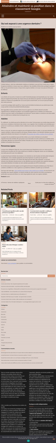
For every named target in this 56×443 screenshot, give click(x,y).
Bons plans (3, 317)
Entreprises (3, 322)
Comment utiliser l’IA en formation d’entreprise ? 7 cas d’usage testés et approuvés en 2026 (21, 301)
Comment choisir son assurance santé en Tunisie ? (20, 355)
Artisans (3, 309)
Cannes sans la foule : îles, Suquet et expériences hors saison (14, 283)
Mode (2, 329)
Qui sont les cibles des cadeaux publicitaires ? (35, 1)
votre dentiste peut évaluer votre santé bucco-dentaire (29, 170)
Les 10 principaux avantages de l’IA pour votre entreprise (25, 357)
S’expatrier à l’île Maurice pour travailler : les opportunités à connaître (16, 296)
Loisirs (2, 327)
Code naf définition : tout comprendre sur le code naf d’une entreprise (16, 291)
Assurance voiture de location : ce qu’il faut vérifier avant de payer (15, 286)
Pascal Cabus (5, 214)
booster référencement (35, 434)
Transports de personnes (6, 342)
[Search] (54, 16)
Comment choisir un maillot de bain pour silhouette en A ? (14, 294)
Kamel (19, 26)
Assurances (3, 311)
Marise (3, 248)
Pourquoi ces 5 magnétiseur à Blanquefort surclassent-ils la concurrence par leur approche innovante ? (24, 289)
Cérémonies (4, 319)
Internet (3, 324)
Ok (28, 440)
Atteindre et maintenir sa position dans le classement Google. (28, 7)
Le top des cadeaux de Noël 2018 (16, 1)
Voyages (3, 345)
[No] (54, 439)
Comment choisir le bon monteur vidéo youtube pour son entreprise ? (16, 299)
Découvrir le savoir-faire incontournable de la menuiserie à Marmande (28, 352)
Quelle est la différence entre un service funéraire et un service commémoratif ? (25, 362)
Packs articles (4, 360)
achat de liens (34, 422)
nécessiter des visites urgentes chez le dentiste (40, 134)
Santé (8, 176)
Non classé (3, 332)
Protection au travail (5, 337)
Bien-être (3, 314)
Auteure (3, 362)
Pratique (3, 335)
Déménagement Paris (6, 352)
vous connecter (12, 263)
